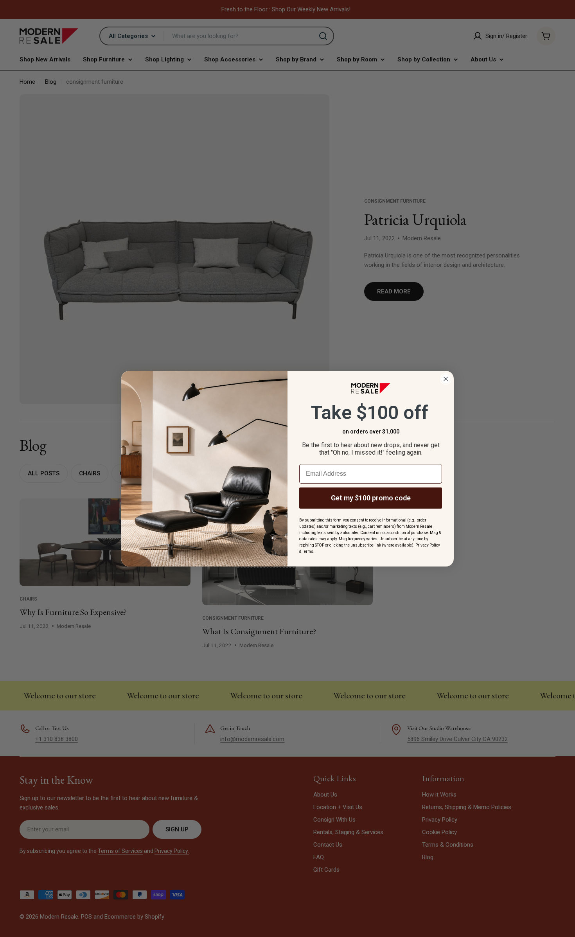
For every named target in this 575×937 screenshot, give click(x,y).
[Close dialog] (446, 379)
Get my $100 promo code (371, 498)
